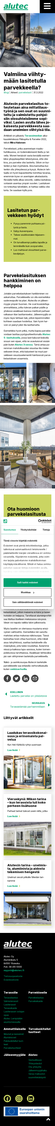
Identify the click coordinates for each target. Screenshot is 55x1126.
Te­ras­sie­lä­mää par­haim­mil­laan (27, 706)
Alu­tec (33, 1054)
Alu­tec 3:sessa (24, 344)
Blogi (6, 92)
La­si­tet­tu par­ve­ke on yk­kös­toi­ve (28, 695)
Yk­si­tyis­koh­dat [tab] (28, 529)
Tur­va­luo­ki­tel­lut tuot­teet (39, 1030)
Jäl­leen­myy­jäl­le (15, 1054)
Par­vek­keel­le (37, 992)
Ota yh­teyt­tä (34, 1066)
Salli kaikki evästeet (27, 582)
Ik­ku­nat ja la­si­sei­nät (14, 1034)
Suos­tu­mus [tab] (10, 529)
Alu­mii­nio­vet (10, 1037)
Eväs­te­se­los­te (11, 979)
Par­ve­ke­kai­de (35, 1001)
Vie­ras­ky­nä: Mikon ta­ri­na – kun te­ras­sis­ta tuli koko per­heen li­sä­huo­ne (26, 802)
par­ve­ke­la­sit (25, 92)
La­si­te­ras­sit (10, 1004)
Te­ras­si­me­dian (33, 135)
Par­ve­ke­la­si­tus (36, 997)
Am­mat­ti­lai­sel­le (15, 1029)
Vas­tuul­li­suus (35, 1059)
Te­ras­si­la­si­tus (11, 997)
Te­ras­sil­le (11, 992)
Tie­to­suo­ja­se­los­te (13, 976)
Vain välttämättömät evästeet (27, 602)
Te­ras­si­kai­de (10, 1008)
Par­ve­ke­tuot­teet (12, 1047)
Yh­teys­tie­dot (35, 1063)
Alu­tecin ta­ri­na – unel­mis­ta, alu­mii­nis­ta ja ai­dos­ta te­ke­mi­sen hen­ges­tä (27, 868)
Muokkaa (26, 592)
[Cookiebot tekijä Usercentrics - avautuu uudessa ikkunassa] (38, 521)
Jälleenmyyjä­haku (37, 1070)
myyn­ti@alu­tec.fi (14, 970)
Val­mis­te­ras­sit (11, 1001)
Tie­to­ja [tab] (46, 529)
